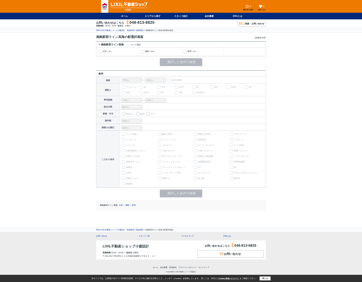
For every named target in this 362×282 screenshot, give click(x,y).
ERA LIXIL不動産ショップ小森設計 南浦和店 (115, 30)
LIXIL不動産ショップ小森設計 (126, 246)
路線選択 (140, 30)
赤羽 (191, 51)
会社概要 (209, 16)
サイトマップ (203, 267)
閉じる (265, 278)
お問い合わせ (101, 236)
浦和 (150, 51)
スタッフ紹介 (181, 16)
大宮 (107, 51)
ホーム (124, 16)
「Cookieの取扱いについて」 (228, 278)
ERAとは (237, 16)
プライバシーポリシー (187, 267)
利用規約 (172, 267)
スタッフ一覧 (144, 236)
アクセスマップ (187, 236)
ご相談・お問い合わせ (253, 23)
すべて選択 (136, 45)
